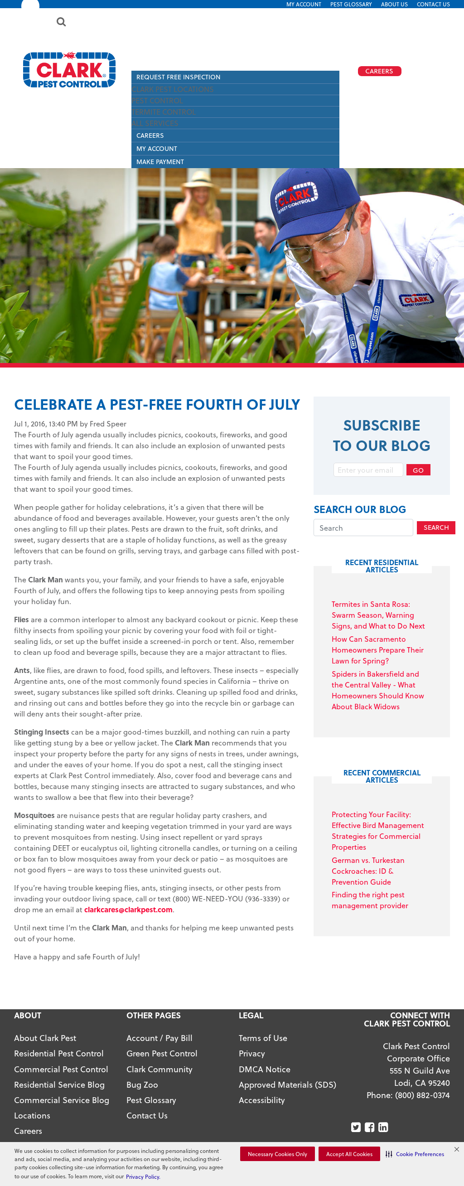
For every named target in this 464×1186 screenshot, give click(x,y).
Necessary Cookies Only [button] (277, 1154)
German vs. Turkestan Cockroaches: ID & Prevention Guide (368, 871)
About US (394, 4)
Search (436, 527)
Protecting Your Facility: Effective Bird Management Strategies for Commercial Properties (378, 830)
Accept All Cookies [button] (349, 1154)
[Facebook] (370, 1127)
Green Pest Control (162, 1053)
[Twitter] (356, 1127)
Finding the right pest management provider (370, 899)
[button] (415, 1154)
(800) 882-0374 (422, 1095)
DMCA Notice (264, 1069)
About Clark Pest (45, 1037)
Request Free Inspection (178, 77)
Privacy (252, 1053)
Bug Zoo (142, 1084)
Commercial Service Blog (61, 1100)
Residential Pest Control (59, 1053)
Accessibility (262, 1100)
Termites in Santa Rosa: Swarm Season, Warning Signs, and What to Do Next (378, 615)
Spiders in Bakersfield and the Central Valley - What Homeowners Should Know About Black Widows (378, 690)
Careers (150, 135)
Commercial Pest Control (61, 1069)
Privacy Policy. (143, 1176)
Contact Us (433, 4)
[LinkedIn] (384, 1127)
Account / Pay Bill (159, 1037)
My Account (303, 4)
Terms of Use (263, 1037)
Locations (32, 1115)
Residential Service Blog (59, 1084)
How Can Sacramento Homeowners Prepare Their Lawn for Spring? (378, 650)
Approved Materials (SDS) (287, 1084)
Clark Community (159, 1069)
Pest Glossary (351, 4)
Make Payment (160, 161)
